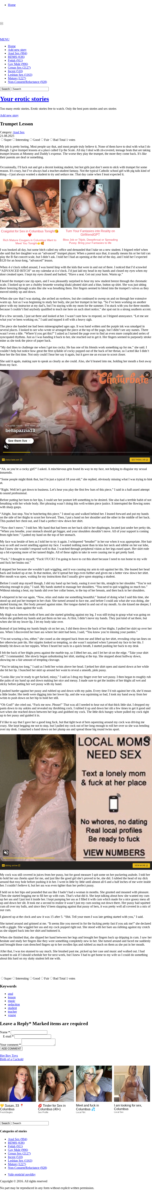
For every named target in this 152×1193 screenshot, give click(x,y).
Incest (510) (15, 71)
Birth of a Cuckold (11, 1059)
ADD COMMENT (11, 1048)
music (11, 1001)
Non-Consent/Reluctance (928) (27, 82)
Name (5, 1032)
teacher (12, 1011)
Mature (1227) (17, 78)
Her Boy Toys (9, 1055)
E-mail (8, 1036)
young (12, 1015)
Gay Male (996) (18, 64)
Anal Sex (19, 132)
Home (12, 5)
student (12, 1008)
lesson (12, 997)
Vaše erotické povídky (22, 1174)
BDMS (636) (16, 57)
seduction (14, 1004)
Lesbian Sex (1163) (20, 74)
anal (10, 993)
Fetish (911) (15, 60)
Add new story (17, 49)
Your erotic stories (24, 98)
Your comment (10, 1044)
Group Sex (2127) (19, 67)
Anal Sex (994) (17, 53)
